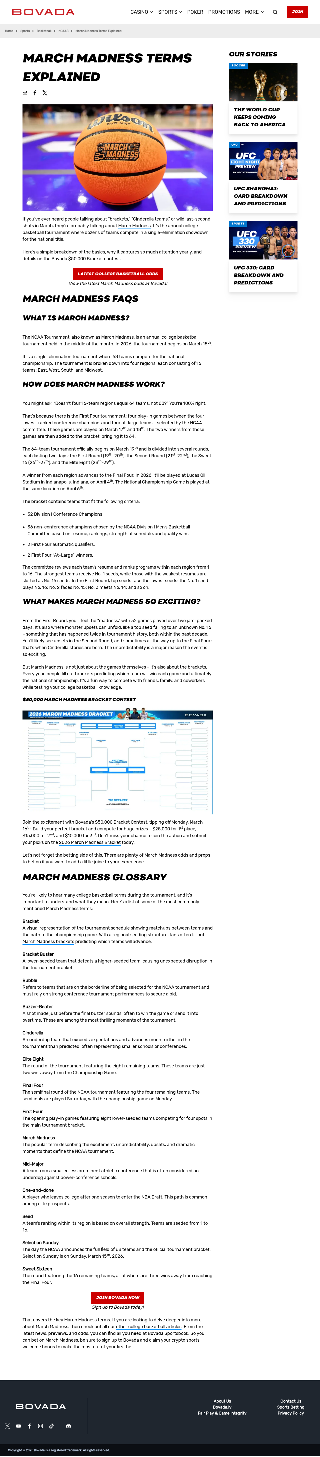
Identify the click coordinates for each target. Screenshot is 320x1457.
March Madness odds (166, 855)
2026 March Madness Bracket (90, 842)
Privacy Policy (291, 1413)
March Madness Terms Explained (99, 31)
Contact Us (290, 1401)
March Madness (134, 226)
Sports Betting (290, 1407)
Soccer (238, 65)
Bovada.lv (222, 1407)
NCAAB (63, 31)
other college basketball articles (149, 1326)
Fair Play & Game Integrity (222, 1413)
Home (9, 31)
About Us (222, 1401)
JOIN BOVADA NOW (117, 1298)
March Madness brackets (48, 941)
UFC (234, 144)
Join (297, 12)
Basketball (44, 31)
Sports (25, 31)
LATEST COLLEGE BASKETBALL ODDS (118, 274)
